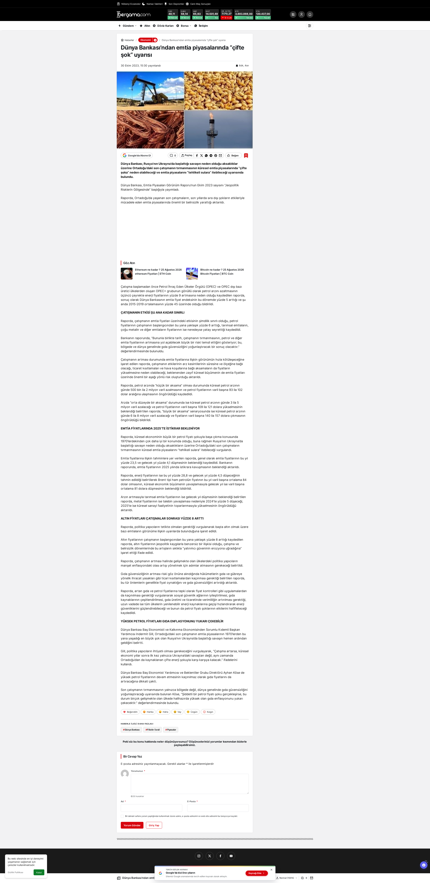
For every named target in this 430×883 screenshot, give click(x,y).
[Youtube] (231, 856)
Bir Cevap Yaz (132, 756)
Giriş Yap (154, 825)
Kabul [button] (39, 872)
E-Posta (192, 801)
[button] (293, 14)
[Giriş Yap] (301, 14)
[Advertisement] (185, 232)
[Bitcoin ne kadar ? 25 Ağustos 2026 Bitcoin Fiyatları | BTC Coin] (217, 273)
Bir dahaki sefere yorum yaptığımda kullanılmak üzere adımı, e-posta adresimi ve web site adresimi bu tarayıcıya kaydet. (181, 816)
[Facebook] (220, 856)
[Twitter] (210, 856)
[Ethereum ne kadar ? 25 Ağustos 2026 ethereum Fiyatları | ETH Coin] (152, 273)
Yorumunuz (138, 771)
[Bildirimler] (310, 14)
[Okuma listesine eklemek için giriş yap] (246, 155)
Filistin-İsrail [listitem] (153, 729)
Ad (123, 801)
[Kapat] (271, 870)
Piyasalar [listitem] (170, 729)
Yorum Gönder (132, 825)
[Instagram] (199, 856)
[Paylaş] (310, 878)
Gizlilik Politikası (15, 872)
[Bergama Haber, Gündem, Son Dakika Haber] (133, 14)
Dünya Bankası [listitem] (131, 729)
